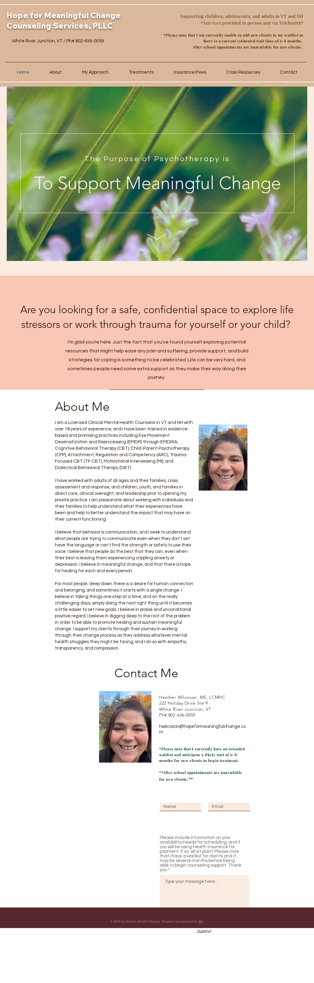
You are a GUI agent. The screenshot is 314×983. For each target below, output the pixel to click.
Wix (200, 921)
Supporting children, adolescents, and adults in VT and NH (242, 16)
